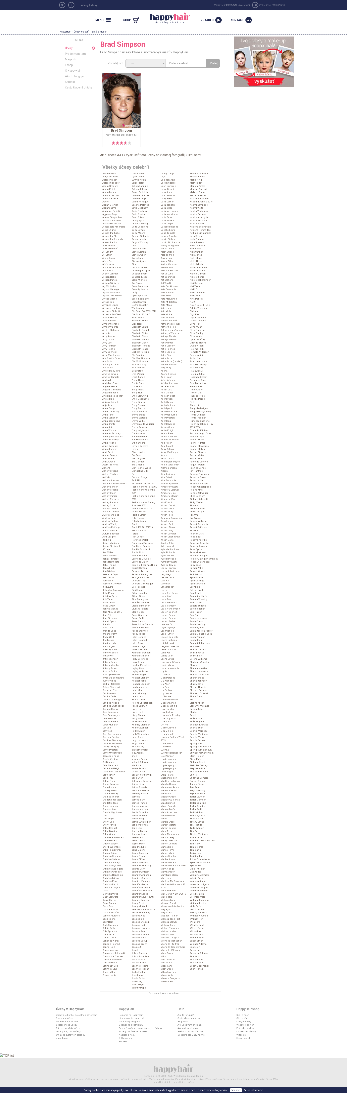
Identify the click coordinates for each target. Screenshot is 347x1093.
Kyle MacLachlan (170, 549)
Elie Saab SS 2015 (141, 314)
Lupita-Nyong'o (169, 768)
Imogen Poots (139, 759)
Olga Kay (194, 314)
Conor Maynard (110, 950)
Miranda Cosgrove (170, 978)
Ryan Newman (197, 583)
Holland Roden (139, 721)
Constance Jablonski (113, 953)
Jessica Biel (138, 919)
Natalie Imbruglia (199, 217)
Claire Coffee (109, 900)
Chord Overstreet (111, 847)
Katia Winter (167, 342)
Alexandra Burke (111, 233)
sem (197, 155)
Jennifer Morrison (141, 900)
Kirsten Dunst (168, 505)
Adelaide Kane (110, 198)
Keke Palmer (168, 386)
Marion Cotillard (169, 843)
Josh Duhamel (169, 186)
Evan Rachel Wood (141, 468)
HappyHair (65, 31)
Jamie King (138, 818)
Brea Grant (107, 627)
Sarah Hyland (197, 627)
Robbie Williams (198, 521)
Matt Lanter (166, 878)
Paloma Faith (197, 349)
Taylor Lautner (197, 796)
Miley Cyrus (167, 969)
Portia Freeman (198, 417)
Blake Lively (108, 605)
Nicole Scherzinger (200, 280)
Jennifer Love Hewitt (142, 897)
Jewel (135, 950)
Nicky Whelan (197, 264)
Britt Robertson (110, 659)
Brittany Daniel (109, 662)
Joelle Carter (138, 978)
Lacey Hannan (168, 568)
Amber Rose (109, 320)
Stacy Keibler (197, 756)
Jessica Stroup (140, 941)
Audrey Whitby (109, 524)
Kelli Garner (167, 392)
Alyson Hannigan (111, 289)
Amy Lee (107, 342)
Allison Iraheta (109, 280)
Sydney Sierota (197, 781)
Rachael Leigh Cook (200, 433)
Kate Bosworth (168, 289)
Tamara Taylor (197, 784)
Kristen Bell (167, 524)
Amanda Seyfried (111, 314)
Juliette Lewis (168, 230)
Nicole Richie (197, 277)
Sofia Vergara (197, 721)
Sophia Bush (196, 727)
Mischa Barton (197, 176)
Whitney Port (196, 919)
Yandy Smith (196, 941)
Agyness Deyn (109, 214)
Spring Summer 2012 (201, 746)
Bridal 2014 (108, 637)
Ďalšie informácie (253, 1090)
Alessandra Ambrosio (113, 227)
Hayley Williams (140, 671)
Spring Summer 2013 (201, 750)
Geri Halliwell (138, 587)
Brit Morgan (108, 646)
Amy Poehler (109, 349)
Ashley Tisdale (110, 508)
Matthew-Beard (168, 890)
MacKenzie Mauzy (170, 781)
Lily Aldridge (167, 681)
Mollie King (196, 180)
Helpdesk (183, 1021)
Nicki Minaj (196, 258)
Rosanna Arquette (199, 543)
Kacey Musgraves (170, 245)
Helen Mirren (139, 699)
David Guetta (138, 214)
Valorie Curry (196, 878)
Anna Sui (107, 427)
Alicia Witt (107, 270)
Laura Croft (166, 596)
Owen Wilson (197, 345)
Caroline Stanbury (111, 740)
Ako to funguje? (186, 1015)
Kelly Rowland (168, 424)
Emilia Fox (137, 386)
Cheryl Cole (108, 822)
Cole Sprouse (109, 931)
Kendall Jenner (169, 436)
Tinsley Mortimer (199, 834)
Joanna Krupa (139, 962)
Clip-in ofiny (242, 1018)
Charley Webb (109, 790)
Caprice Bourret (110, 709)
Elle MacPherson (141, 358)
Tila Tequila (196, 825)
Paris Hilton (196, 358)
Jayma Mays (138, 843)
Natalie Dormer (198, 214)
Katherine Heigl (169, 327)
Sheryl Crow (196, 696)
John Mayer (138, 984)
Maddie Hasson (169, 784)
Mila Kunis (166, 962)
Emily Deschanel (140, 399)
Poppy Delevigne (199, 408)
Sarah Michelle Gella (201, 634)
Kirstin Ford (167, 515)
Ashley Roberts (110, 502)
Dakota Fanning (140, 186)
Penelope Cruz (198, 380)
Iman (134, 756)
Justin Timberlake (170, 242)
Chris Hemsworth (111, 850)
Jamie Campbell (140, 812)
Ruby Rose (195, 565)
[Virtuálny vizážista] (264, 61)
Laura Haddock (169, 602)
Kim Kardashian (169, 480)
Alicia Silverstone (111, 267)
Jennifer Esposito (141, 881)
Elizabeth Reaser (140, 349)
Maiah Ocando (168, 806)
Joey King (137, 981)
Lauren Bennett (169, 612)
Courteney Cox (110, 966)
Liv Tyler (165, 724)
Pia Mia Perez (197, 399)
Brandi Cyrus (109, 621)
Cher (104, 815)
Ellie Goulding (139, 364)
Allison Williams (110, 283)
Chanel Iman (109, 787)
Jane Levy (137, 828)
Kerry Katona (167, 449)
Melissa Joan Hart (170, 919)
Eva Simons (138, 464)
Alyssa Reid (108, 302)
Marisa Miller (167, 847)
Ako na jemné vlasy (188, 1028)
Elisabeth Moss (140, 320)
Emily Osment (139, 405)
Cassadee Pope (110, 756)
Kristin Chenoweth (170, 536)
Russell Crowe (197, 571)
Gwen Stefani (139, 621)
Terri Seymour (197, 815)
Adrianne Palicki (111, 211)
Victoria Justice (198, 903)
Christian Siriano (111, 859)
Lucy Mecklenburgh (171, 753)
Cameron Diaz (109, 690)
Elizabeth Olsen (140, 342)
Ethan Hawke (138, 452)
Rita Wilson (195, 518)
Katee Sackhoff (169, 320)
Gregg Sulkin (138, 618)
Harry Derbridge (140, 659)
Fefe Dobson (138, 518)
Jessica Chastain (141, 922)
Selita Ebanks (197, 652)
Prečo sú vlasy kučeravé (190, 1031)
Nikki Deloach (197, 292)
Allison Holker (109, 277)
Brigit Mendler (109, 643)
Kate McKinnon (169, 299)
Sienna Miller (197, 703)
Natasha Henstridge (200, 230)
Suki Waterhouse (199, 771)
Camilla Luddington (112, 699)
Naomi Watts (196, 208)
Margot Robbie (168, 828)
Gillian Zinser (139, 596)
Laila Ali (165, 580)
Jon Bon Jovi (168, 180)
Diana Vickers (139, 248)
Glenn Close (138, 612)
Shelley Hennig (198, 687)
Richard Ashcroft (199, 499)
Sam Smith (195, 593)
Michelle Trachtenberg (173, 947)
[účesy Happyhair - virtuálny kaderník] (173, 1068)
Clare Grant (108, 906)
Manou (164, 818)
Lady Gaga (166, 574)
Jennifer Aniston (140, 872)
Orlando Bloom (198, 342)
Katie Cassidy (168, 345)
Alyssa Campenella (112, 295)
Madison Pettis (169, 790)
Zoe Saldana (196, 959)
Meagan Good (168, 903)
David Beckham (140, 208)
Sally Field (195, 587)
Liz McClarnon (168, 727)
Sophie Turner (197, 740)
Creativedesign (195, 1076)
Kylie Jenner (167, 555)
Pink (192, 402)
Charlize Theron (110, 796)
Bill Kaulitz (107, 587)
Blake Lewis (108, 602)
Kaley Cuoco (167, 252)
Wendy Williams (198, 912)
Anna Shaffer (109, 424)
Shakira (194, 665)
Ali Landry (107, 252)
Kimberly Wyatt (168, 499)
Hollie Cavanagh (140, 727)
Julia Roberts (168, 205)
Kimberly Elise (168, 493)
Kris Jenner (167, 521)
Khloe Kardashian (170, 464)
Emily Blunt (137, 392)
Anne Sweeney (110, 446)
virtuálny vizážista (167, 18)
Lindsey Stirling (169, 706)
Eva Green (137, 455)
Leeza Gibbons (169, 640)
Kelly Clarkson (168, 405)
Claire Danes (109, 903)
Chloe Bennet (109, 828)
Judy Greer (166, 198)
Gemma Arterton (140, 571)
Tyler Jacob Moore (200, 862)
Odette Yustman (198, 308)
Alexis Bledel (109, 245)
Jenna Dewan (139, 856)
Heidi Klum (137, 690)
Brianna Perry (109, 634)
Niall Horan (195, 248)
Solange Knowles (199, 724)
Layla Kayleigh (168, 627)
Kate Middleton (169, 302)
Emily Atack (138, 389)
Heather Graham (140, 678)
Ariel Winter (108, 458)
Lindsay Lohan (168, 703)
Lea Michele (167, 631)
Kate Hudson (167, 292)
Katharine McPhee (171, 324)
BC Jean (106, 549)
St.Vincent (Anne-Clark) (202, 753)
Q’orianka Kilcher (199, 430)
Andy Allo (107, 380)
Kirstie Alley (167, 511)
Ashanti (106, 468)
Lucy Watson (167, 756)
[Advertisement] (264, 117)
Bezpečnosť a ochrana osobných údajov (140, 1028)
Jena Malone (139, 850)
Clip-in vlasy (242, 1015)
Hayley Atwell (138, 668)
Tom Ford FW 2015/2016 (202, 840)
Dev (134, 245)
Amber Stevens (110, 324)
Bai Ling (106, 540)
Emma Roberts (139, 411)
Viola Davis (195, 906)
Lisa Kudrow (167, 712)
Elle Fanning (138, 355)
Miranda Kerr (167, 981)
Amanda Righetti (111, 311)
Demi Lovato (138, 230)
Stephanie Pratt (198, 768)
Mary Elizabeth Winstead (173, 865)
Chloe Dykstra (109, 831)
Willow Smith (196, 934)
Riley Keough (197, 511)
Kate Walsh (166, 311)
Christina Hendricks (112, 875)
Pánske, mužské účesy (68, 1028)
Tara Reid (195, 787)
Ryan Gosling (197, 580)
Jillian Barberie (140, 953)
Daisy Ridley (138, 183)
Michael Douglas (170, 937)
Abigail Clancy (109, 180)
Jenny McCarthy (140, 906)
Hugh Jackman (140, 740)
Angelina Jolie (110, 392)
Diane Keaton (139, 252)
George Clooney (140, 577)
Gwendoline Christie (142, 624)
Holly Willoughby (140, 734)
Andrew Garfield (110, 377)
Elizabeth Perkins (141, 345)
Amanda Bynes (110, 305)
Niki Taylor (195, 286)
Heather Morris (139, 687)
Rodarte (194, 530)
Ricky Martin (196, 502)
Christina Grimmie (112, 872)
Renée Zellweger (199, 493)
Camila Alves (109, 693)
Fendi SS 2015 (139, 530)
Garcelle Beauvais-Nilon (144, 565)
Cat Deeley (108, 762)
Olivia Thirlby (196, 333)
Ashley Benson (110, 487)
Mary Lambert (168, 872)
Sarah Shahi (196, 640)
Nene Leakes (197, 242)
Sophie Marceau (198, 731)
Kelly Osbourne (169, 414)
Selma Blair (196, 655)
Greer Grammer (140, 615)
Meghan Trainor (169, 915)
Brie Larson (108, 640)
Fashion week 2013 (142, 508)
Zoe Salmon (196, 962)
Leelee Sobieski (169, 637)
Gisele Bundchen (141, 605)
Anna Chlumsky (110, 411)
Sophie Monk (197, 737)
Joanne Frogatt (140, 966)
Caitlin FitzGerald (111, 684)
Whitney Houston (199, 915)
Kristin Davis (167, 540)
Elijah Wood (138, 317)
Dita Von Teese (140, 267)
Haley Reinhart (139, 640)
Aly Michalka (109, 286)
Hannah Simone (140, 655)
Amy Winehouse (111, 355)
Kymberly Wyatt (169, 562)
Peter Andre (196, 389)
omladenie (62, 1038)
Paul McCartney (198, 364)
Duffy (134, 292)
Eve (133, 474)
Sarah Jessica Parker (201, 631)
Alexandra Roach (111, 242)
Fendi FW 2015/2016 (142, 527)
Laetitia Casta (167, 577)
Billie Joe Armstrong (113, 590)
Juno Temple (168, 233)
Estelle (135, 449)
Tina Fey (194, 831)
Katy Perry (166, 367)
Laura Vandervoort (170, 608)
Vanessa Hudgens (199, 884)
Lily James (166, 693)
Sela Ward (195, 646)
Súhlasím (236, 1090)
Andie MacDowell (111, 371)
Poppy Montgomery (200, 411)
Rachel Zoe (196, 458)
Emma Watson (139, 417)
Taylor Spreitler (198, 806)
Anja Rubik (108, 405)
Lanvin (164, 590)
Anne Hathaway (110, 439)
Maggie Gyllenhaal (170, 799)
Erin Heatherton (140, 439)
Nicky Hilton (196, 261)
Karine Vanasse (169, 264)
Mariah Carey (167, 837)
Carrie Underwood (112, 753)
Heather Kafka (139, 681)
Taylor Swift (196, 809)
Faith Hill (136, 480)
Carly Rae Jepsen (111, 734)
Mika (163, 956)
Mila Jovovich (168, 959)
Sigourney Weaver (199, 706)
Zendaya (194, 950)
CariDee (106, 727)
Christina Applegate (112, 868)
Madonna (166, 793)
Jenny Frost (138, 903)
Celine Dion (108, 781)
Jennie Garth (138, 868)
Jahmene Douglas (141, 781)
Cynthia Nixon (139, 180)
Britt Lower (107, 655)
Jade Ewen (137, 778)
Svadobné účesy (64, 1018)
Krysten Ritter (168, 543)
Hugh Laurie (138, 743)
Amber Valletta (110, 327)
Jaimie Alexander (141, 790)
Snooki (193, 715)
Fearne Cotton (139, 515)
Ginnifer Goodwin (141, 602)
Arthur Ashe (108, 461)
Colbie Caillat (109, 928)
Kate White (166, 314)
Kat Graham (167, 280)
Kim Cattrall (166, 477)
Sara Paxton (196, 612)
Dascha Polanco (140, 205)
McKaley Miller (168, 900)
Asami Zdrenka (110, 464)
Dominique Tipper (141, 270)
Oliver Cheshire (198, 320)
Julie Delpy (167, 223)
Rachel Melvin (197, 449)
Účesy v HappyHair (70, 1009)
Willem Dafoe (197, 928)
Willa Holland (197, 925)
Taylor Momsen (198, 799)
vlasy (94, 5)
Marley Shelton (169, 856)
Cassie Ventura (110, 759)
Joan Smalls (138, 959)
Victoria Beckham (199, 900)
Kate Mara (166, 295)
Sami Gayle (196, 602)
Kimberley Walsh (170, 483)
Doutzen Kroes (139, 277)
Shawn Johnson (198, 681)
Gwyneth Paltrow (140, 627)
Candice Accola (110, 703)
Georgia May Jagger (142, 583)
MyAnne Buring (198, 192)
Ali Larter (107, 255)
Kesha (164, 455)
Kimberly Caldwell (170, 490)
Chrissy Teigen (110, 853)
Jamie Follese (139, 815)
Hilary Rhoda (138, 715)
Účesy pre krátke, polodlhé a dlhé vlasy (76, 1015)
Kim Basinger (168, 474)
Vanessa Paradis (198, 890)
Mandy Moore (168, 815)
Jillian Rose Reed (141, 956)
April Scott (107, 452)
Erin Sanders (138, 443)
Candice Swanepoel (113, 706)
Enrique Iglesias (140, 430)
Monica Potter (197, 186)
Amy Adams (108, 336)
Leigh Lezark (167, 643)
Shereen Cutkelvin (199, 693)
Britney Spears (110, 652)
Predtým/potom (75, 53)
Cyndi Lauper (138, 176)
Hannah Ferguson (141, 652)
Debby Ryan (138, 220)
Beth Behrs (108, 577)
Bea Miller (107, 552)
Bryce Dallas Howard (113, 678)
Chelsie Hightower (112, 812)
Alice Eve (107, 261)
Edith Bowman (139, 302)
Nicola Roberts (197, 270)
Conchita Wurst (110, 941)
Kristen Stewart (168, 527)
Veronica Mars (197, 897)
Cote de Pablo (109, 962)
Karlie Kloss (167, 267)
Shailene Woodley (199, 662)
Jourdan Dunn (168, 195)
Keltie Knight (167, 430)
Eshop (69, 65)
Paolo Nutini (196, 355)
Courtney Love (109, 969)
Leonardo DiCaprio (171, 662)
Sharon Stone (197, 678)
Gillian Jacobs (139, 593)
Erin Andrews (138, 433)
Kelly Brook (166, 399)
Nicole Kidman (198, 273)
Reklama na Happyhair (131, 1015)
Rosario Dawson (198, 546)
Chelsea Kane (109, 809)
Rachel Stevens (198, 452)
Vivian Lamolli (197, 909)
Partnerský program (129, 1021)
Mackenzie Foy (169, 778)
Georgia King (138, 580)
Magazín (70, 59)
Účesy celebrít (81, 31)
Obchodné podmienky (131, 1025)
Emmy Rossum (140, 427)
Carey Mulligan (110, 724)
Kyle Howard (167, 546)
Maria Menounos (170, 834)
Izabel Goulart (139, 771)
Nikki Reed (195, 295)
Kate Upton (166, 308)
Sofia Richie (196, 718)
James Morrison (140, 809)
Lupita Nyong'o (169, 762)
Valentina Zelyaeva (199, 875)
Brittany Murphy (110, 665)
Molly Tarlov (196, 183)
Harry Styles (138, 662)
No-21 (193, 302)
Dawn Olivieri (138, 217)
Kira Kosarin (167, 502)
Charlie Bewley (110, 793)
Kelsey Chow (167, 427)
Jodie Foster (138, 972)
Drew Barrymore (140, 286)
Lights (164, 671)
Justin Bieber (168, 239)
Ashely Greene (110, 471)
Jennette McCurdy (141, 865)
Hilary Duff (137, 709)
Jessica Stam (139, 937)
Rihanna (194, 505)
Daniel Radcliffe (140, 192)
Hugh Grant (138, 737)
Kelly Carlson (167, 402)
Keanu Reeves (168, 374)
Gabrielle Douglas (141, 559)
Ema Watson (138, 374)
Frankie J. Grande (141, 546)
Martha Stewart (168, 859)
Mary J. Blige (167, 868)
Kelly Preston (168, 417)
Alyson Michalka (111, 292)
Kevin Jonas (167, 458)
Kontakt (70, 81)
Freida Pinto (138, 552)
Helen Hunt (138, 696)
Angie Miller (108, 399)
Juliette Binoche (169, 227)
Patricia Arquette (198, 361)
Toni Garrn (195, 850)
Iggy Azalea (138, 753)
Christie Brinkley (110, 862)
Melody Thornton (170, 928)
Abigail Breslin (110, 176)
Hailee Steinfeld (140, 631)
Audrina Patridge (111, 527)
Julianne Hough (169, 211)
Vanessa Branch (198, 881)
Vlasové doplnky (245, 1025)
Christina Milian (110, 878)
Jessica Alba (138, 915)
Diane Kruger (139, 255)
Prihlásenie (265, 5)
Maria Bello (166, 831)
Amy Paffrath (109, 345)
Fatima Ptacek (139, 511)
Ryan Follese (196, 577)
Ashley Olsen (109, 493)
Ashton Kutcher (110, 511)
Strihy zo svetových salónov (70, 1035)
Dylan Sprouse (139, 295)
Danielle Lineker (140, 195)
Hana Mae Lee (139, 649)
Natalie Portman (198, 220)
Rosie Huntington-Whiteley (204, 559)
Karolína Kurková (169, 270)
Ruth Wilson (196, 574)
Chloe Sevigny (109, 843)
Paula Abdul (196, 371)
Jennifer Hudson (141, 887)
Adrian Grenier (110, 205)
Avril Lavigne (109, 536)
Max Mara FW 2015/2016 (173, 894)
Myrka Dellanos (198, 195)
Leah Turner (167, 634)
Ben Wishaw (108, 571)
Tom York (195, 843)
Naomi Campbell (199, 205)
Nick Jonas (196, 255)
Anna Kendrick (110, 417)
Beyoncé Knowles (111, 583)
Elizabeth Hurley (140, 339)
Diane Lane (138, 258)
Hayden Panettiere (141, 665)
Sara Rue (194, 615)
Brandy (106, 624)
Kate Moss (166, 305)
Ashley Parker (109, 496)
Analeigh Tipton (110, 364)
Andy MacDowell (111, 383)
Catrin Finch (108, 775)
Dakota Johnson (140, 189)
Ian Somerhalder (140, 750)
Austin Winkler (110, 530)
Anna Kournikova (111, 421)
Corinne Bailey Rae (112, 959)
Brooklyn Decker (111, 674)
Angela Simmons (111, 389)
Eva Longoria (138, 458)
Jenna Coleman (140, 853)
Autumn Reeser (110, 533)
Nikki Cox (194, 289)
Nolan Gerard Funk (200, 305)
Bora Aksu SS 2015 (112, 612)
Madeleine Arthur (170, 787)
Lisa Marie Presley (170, 715)
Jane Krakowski (140, 825)
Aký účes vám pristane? (190, 1025)
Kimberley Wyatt (169, 487)
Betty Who (107, 580)
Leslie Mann (167, 665)
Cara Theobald (110, 721)
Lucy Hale (166, 746)
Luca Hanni (167, 743)
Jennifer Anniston (141, 875)
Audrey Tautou (110, 521)
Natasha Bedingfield (200, 227)
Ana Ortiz (107, 361)
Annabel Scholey (111, 433)
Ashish (106, 477)
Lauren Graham (169, 621)
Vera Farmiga (197, 894)
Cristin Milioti (109, 972)
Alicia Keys (108, 264)
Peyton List (195, 392)
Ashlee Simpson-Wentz (114, 483)
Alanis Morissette (111, 220)
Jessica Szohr (139, 944)
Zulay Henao (196, 969)
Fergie (135, 533)
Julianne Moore (169, 214)
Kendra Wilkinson (170, 439)
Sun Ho (194, 775)
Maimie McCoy (169, 809)
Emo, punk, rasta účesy (68, 1031)
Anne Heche (109, 443)
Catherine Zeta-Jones (113, 771)
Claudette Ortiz (110, 909)
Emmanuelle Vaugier (143, 424)
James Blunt (138, 799)
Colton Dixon (109, 937)
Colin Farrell (108, 934)
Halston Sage (139, 646)
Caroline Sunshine (112, 743)
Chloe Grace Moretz (113, 837)
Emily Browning (140, 396)
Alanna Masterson (111, 223)
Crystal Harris (109, 975)
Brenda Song (109, 631)
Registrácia (279, 5)
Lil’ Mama (166, 696)
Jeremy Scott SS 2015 (143, 909)
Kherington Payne (170, 461)
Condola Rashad (111, 944)
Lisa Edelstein (168, 709)
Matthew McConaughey (173, 881)
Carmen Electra (110, 737)
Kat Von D (166, 283)
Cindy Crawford (110, 897)
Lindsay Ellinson (169, 699)
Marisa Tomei (168, 850)
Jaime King (138, 784)
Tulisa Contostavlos (200, 859)
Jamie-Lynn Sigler (141, 822)
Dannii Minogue (140, 201)
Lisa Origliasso (168, 718)
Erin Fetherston (140, 436)
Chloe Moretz (109, 840)
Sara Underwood (198, 618)
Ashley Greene (110, 490)
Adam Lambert (110, 192)
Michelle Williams (170, 950)
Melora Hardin (168, 931)
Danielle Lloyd (139, 198)
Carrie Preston (110, 750)
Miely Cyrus (167, 953)
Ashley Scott (108, 505)
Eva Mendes (138, 461)
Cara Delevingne (111, 715)
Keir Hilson (166, 377)
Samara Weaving (198, 599)
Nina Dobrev (196, 299)
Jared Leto (137, 837)
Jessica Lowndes (141, 928)
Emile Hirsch (138, 380)
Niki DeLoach (197, 283)
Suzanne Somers (199, 778)
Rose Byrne (196, 549)
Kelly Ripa (166, 421)
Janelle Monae (140, 831)
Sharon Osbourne (199, 674)
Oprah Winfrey (197, 339)
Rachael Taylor (197, 436)
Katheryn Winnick (170, 333)
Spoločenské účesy (66, 1025)
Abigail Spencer (110, 183)
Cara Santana (109, 718)
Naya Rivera (196, 236)
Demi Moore (138, 233)
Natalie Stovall (197, 223)
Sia (191, 699)
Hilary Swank (138, 718)
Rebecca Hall (197, 480)
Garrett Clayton (139, 568)
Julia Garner (167, 201)
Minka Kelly (167, 975)
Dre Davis (137, 283)
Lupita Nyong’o (168, 765)
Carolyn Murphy (110, 746)
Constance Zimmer (112, 956)
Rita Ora (194, 515)
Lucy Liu (165, 750)
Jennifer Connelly (141, 878)
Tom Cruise (196, 837)
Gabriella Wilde (140, 555)
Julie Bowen (167, 220)
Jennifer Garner (140, 884)
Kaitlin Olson (167, 248)
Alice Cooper (109, 258)
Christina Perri (109, 881)
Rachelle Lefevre (199, 461)
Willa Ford (195, 922)
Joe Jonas (137, 975)
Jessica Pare (139, 931)
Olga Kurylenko (198, 317)
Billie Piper (108, 593)
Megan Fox (166, 912)
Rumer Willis (196, 568)
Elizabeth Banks (140, 327)
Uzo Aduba (195, 872)
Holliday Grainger (141, 724)
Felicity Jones (139, 521)
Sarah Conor (196, 621)
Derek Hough (139, 239)
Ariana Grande (109, 455)
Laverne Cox (167, 624)
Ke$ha (164, 371)
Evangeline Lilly (140, 471)
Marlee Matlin (168, 853)
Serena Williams (198, 659)
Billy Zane (107, 599)
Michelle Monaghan (171, 941)
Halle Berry (137, 643)
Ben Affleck (108, 568)
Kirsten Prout (168, 508)
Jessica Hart (138, 925)
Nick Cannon (196, 252)
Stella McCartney (198, 765)
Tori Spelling (196, 856)
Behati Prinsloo (110, 559)
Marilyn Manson (169, 840)
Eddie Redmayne (141, 299)
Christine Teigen (111, 887)
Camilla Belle (109, 696)
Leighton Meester (170, 646)
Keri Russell (167, 446)
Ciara (105, 890)
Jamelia (136, 796)
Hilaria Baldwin (139, 706)
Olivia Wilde (196, 336)
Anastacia (107, 367)
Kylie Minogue (168, 559)
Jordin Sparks (168, 183)
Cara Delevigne (110, 712)
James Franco (139, 803)
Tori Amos (195, 853)
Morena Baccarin (199, 189)
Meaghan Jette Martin (172, 906)
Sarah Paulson (197, 637)
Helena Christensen (142, 703)
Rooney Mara (197, 533)
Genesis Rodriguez (142, 574)
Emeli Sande (138, 377)
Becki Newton (109, 555)
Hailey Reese (138, 634)
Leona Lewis (167, 659)
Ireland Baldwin (140, 762)
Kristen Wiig (167, 530)
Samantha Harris (198, 596)
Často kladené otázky (78, 87)
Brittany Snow (109, 668)
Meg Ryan (166, 909)
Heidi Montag (139, 693)
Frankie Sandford (141, 549)
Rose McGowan (198, 552)
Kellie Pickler (168, 396)
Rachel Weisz (197, 455)
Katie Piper (166, 355)
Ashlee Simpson (111, 480)
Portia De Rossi (198, 414)
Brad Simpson (109, 618)
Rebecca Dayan (198, 477)
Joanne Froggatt (140, 969)
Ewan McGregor (140, 477)
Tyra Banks (195, 865)
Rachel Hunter (197, 443)
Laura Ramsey (168, 605)
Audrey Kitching (110, 515)
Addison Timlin (110, 195)
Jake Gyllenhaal (140, 793)
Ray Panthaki (196, 471)
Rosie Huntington (199, 555)
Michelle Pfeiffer (170, 944)
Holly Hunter (138, 731)
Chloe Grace (109, 834)
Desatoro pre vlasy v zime (191, 1035)
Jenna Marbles (140, 862)
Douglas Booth (139, 273)
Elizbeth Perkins (140, 352)
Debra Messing (140, 223)
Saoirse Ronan (197, 608)
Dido (134, 264)
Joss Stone (167, 192)
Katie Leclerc (168, 352)
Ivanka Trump (139, 768)
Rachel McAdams (199, 446)
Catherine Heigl (110, 768)
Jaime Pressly (139, 787)
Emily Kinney (138, 402)
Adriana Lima (109, 208)
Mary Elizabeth (168, 862)
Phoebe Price (197, 396)
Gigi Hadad (137, 590)
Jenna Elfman (139, 859)
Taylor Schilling (198, 803)
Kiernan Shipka (169, 468)
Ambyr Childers (110, 330)
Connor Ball (108, 947)
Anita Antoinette (110, 402)
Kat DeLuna (167, 273)
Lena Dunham (168, 649)
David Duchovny (140, 211)
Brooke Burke (109, 671)
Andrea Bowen (110, 374)
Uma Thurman (197, 868)
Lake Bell (165, 583)
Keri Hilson (166, 443)
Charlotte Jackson (112, 799)
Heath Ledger (139, 674)
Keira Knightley (169, 380)
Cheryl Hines (109, 825)
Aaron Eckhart (109, 173)
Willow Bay (195, 931)
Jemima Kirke (139, 847)
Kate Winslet (167, 317)
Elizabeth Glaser (140, 336)
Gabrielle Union (140, 562)
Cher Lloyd (108, 818)
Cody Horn (107, 922)
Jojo (163, 176)
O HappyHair (73, 70)
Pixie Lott (194, 405)
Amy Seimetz (109, 352)
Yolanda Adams (198, 944)
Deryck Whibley (140, 242)
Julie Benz (166, 217)
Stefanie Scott (197, 762)
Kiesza (164, 471)
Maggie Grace (168, 796)
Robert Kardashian (199, 524)
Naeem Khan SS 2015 (201, 201)
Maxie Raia (166, 897)
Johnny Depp (139, 987)
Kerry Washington (170, 452)
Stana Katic (195, 759)
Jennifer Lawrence (142, 890)
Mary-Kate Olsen (169, 875)
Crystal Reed (138, 173)
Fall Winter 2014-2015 (142, 483)
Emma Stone (138, 414)
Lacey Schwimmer (171, 571)
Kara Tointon (167, 255)
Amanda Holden (111, 308)
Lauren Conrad (168, 618)
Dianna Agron (139, 261)
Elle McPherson (140, 361)
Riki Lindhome (197, 508)
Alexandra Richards (112, 239)
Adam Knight (109, 189)
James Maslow (140, 806)
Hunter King (138, 746)
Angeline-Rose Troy (112, 396)
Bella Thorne (109, 565)
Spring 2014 (196, 743)
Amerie (106, 333)
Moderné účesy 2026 (67, 1021)
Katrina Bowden (169, 364)
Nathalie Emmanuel (200, 233)
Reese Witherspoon (200, 487)
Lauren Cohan (168, 615)
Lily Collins (166, 690)
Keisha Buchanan (170, 383)
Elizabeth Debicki (141, 330)
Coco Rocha (108, 919)
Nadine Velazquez (199, 198)
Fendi (135, 524)
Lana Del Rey (167, 587)
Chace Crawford (110, 784)
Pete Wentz (196, 386)
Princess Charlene (200, 421)
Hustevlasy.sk (243, 1038)
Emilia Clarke (138, 383)
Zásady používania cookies (133, 1031)
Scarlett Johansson (200, 643)
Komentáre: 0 (114, 134)
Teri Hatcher (196, 812)
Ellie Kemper (138, 367)
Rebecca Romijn (199, 483)
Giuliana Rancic (140, 608)
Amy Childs (108, 339)
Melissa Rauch (168, 925)
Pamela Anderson (199, 352)
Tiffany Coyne (197, 822)
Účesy (69, 48)
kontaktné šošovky (246, 1031)
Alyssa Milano (109, 299)
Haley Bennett (139, 637)
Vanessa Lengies (199, 887)
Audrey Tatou (109, 518)
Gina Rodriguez (140, 599)
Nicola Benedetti (198, 267)
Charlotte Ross (110, 803)
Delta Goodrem (140, 227)
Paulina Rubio (197, 374)
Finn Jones (138, 536)
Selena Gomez (198, 649)
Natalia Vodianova (199, 211)
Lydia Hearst (167, 775)
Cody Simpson (110, 925)
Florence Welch (140, 540)
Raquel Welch (197, 464)
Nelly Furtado (197, 239)
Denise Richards (140, 236)
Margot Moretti (168, 825)
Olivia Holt (195, 324)
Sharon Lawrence (199, 671)
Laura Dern (166, 599)
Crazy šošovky (243, 1021)
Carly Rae (107, 731)
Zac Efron (195, 947)
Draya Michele (139, 280)
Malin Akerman (169, 812)
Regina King (196, 490)
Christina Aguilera (111, 865)
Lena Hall (165, 652)
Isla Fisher (137, 765)
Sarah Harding (197, 624)
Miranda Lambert (199, 173)
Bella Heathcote (110, 562)
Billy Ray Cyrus (109, 596)
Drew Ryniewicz (140, 289)
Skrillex (193, 712)
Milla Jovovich (168, 972)
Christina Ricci (110, 884)
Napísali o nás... (127, 1035)
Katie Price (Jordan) (171, 361)
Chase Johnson (110, 806)
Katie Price (166, 358)
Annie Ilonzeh (109, 449)
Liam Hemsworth (170, 668)
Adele (105, 201)
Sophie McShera (199, 734)
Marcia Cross (168, 822)
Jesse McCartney (141, 912)
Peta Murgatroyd (198, 383)
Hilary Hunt (137, 712)
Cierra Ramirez (110, 894)
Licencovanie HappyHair (132, 1018)
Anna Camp (108, 408)
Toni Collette (196, 847)
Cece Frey (107, 778)
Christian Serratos (111, 856)
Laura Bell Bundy (169, 593)
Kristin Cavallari (169, 533)
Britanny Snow (109, 649)
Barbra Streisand (111, 546)
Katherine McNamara (172, 330)
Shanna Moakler (198, 668)
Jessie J (136, 947)
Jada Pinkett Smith (142, 775)
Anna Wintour (109, 430)
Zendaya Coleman (199, 953)
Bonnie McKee (110, 608)
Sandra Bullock (198, 605)
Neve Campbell (198, 245)
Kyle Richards (168, 552)
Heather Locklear (141, 684)
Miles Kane (166, 966)
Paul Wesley (196, 367)
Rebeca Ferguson (199, 474)
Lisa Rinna (166, 721)
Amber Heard (109, 317)
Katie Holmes (168, 349)
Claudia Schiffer (110, 912)
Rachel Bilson (197, 439)
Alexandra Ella (109, 236)
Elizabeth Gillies (140, 333)
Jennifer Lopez (140, 894)
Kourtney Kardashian (172, 518)
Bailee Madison (110, 543)
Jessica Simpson (141, 934)
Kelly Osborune (169, 411)
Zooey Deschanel (199, 966)
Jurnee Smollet (169, 236)
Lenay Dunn (167, 655)
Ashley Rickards (110, 499)
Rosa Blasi (195, 536)
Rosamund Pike (198, 540)
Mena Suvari (167, 934)
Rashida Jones (198, 468)
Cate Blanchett (110, 765)
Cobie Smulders (111, 915)
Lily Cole (165, 687)
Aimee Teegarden (112, 217)
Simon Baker (196, 709)
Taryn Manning (197, 790)
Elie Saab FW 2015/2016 (144, 311)
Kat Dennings (168, 277)
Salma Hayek (196, 590)
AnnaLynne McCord (112, 436)
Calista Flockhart (111, 687)
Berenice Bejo (110, 574)
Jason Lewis (138, 840)
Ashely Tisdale (110, 474)
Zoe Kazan (195, 956)
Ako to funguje (74, 76)
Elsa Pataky (137, 371)
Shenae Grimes (198, 690)
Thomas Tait (196, 818)
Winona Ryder (197, 937)
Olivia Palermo (197, 330)
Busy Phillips (109, 681)
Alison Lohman (110, 273)
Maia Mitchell (168, 803)
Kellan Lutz (166, 389)
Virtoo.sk (241, 1035)
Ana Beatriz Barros (112, 358)
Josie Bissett (167, 189)
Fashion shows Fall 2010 (144, 487)
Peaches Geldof (198, 377)
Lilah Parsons (168, 678)
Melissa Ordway (169, 922)
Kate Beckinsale (169, 286)
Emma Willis (138, 421)
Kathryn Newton (169, 339)
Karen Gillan (167, 261)
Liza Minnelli (167, 734)
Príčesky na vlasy (245, 1028)
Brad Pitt (106, 615)
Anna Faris (107, 414)
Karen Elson (167, 258)
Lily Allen (165, 684)
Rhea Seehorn (197, 496)
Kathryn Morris (168, 336)
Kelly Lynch (166, 408)
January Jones (139, 834)
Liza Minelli (167, 731)
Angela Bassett (110, 386)
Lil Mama (165, 674)
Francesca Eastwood (142, 543)
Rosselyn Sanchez (199, 562)
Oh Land (194, 311)
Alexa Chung (109, 230)
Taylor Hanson (197, 793)
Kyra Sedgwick (168, 565)
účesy (85, 5)
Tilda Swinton (197, 828)
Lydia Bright (167, 771)
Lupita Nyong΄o (169, 759)
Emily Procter (139, 408)
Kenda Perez (168, 433)
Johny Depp (167, 173)
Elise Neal (137, 324)
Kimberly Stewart (169, 496)
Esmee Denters (140, 446)
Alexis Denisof (110, 248)
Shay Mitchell (197, 684)
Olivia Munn (196, 327)
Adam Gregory (110, 186)
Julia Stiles (166, 208)
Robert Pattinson (198, 527)
